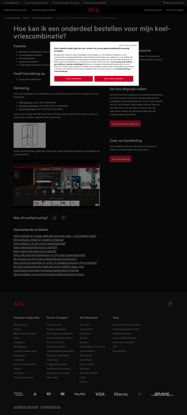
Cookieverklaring (122, 69)
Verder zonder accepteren (128, 45)
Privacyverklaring (60, 71)
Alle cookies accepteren (113, 78)
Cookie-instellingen (73, 78)
